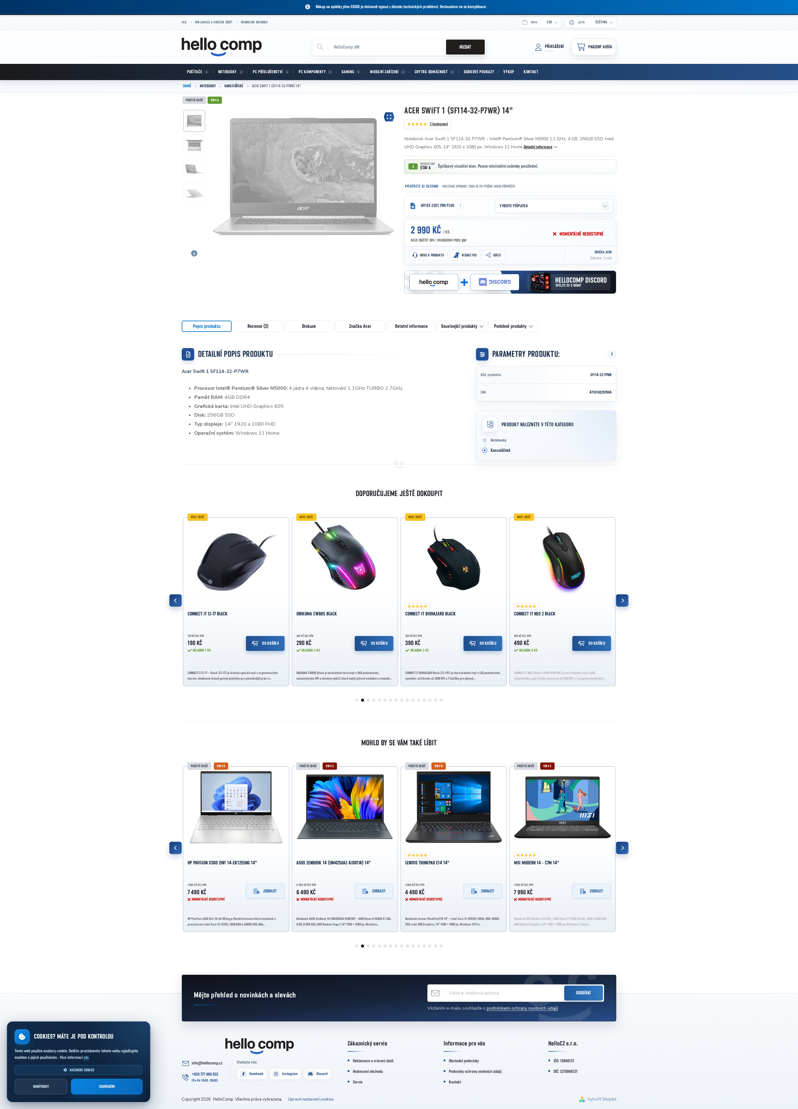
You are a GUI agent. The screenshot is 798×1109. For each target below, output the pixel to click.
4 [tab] (373, 700)
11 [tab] (413, 700)
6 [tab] (385, 700)
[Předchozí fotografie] (220, 175)
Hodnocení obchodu (254, 22)
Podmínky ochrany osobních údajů (475, 1071)
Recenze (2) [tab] (258, 326)
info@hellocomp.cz (207, 1063)
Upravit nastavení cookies (311, 1099)
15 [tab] (435, 700)
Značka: (603, 252)
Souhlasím (107, 1087)
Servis (358, 1082)
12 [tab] (418, 700)
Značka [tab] (360, 326)
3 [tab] (368, 700)
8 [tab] (396, 700)
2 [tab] (362, 700)
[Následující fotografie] (387, 175)
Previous (175, 600)
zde (86, 1057)
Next (622, 600)
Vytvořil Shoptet (601, 1099)
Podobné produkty (510, 326)
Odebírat (583, 993)
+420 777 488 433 (205, 1074)
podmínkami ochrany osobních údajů (522, 1008)
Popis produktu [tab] (206, 326)
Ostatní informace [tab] (411, 326)
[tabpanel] (236, 600)
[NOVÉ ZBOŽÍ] (236, 558)
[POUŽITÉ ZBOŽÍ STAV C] (344, 807)
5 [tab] (379, 700)
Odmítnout (41, 1087)
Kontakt (455, 1082)
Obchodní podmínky (464, 1061)
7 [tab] (390, 700)
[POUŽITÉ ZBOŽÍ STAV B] (236, 807)
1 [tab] (356, 700)
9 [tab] (401, 700)
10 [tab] (407, 700)
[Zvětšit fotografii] (389, 117)
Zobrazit (270, 891)
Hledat (465, 47)
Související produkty (459, 326)
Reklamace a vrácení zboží (213, 22)
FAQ (184, 22)
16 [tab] (441, 700)
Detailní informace (538, 147)
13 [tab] (424, 700)
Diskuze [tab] (309, 326)
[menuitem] (197, 72)
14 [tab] (429, 700)
